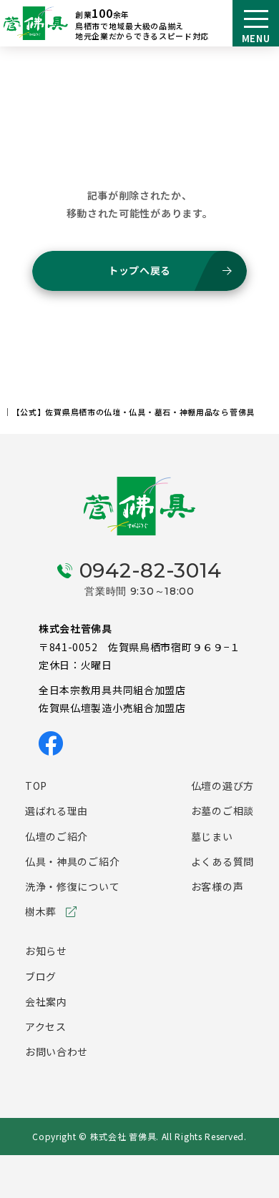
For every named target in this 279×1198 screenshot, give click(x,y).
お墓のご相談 (222, 810)
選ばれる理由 (56, 810)
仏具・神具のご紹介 (72, 861)
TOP (36, 785)
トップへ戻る (139, 270)
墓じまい (212, 836)
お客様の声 (217, 886)
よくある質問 (222, 861)
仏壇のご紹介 (56, 836)
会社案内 (46, 1001)
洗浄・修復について (72, 886)
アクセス (46, 1026)
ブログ (41, 976)
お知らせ (46, 951)
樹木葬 (41, 911)
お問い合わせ (56, 1051)
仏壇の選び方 (222, 785)
